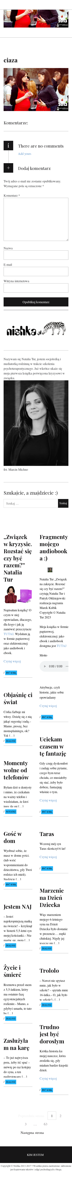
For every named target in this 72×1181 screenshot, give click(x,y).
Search (66, 4)
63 (45, 1124)
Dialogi (10, 741)
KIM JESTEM (35, 1155)
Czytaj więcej (12, 661)
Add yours (24, 153)
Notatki (11, 811)
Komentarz (12, 195)
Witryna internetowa (16, 281)
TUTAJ (61, 646)
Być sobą (11, 672)
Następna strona (32, 1132)
